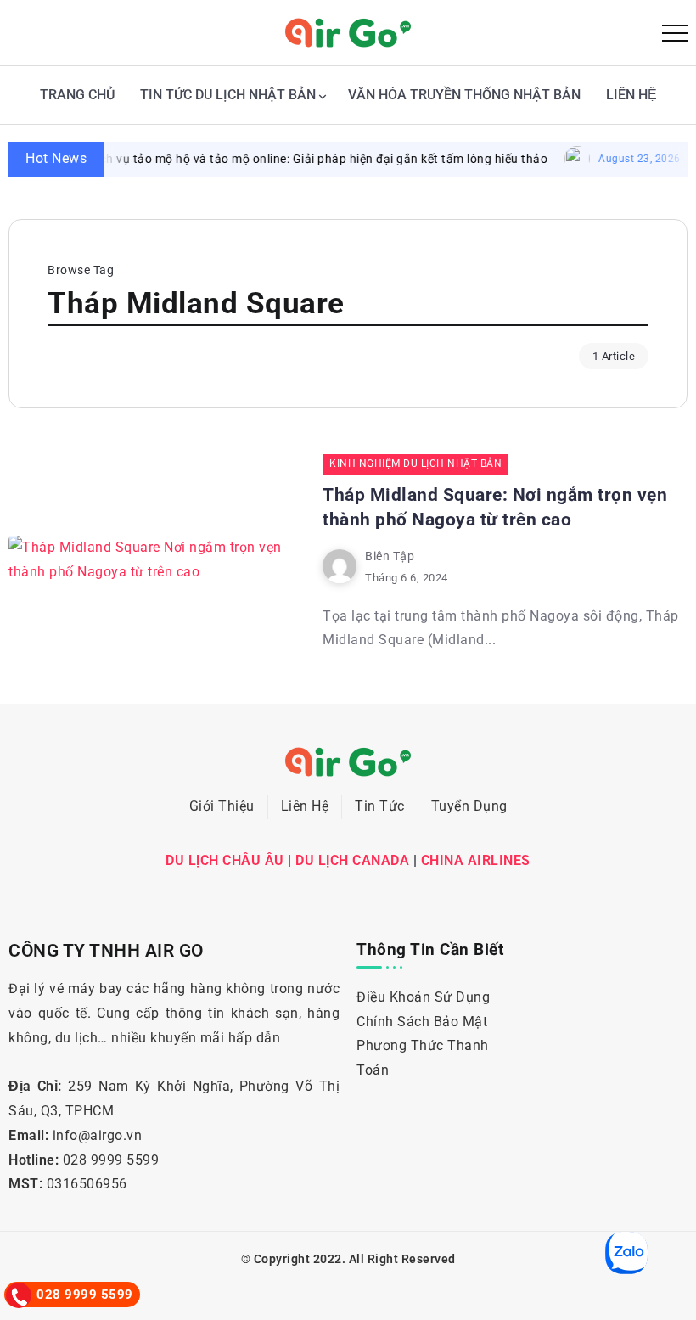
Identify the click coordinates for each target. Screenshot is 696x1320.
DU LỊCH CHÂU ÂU (225, 860)
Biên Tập (389, 556)
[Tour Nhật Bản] (348, 32)
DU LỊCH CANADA (352, 860)
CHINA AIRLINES (475, 860)
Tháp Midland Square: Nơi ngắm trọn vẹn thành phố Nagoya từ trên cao (495, 507)
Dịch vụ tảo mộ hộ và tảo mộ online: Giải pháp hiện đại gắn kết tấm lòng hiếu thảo (300, 159)
